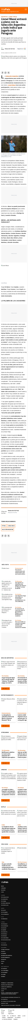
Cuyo (2, 916)
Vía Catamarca (5, 914)
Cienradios (10, 1017)
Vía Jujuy (3, 910)
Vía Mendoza (4, 918)
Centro (3, 895)
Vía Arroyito (4, 899)
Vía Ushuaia (4, 945)
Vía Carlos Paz (5, 897)
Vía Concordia (4, 937)
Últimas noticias (5, 949)
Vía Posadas (4, 923)
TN (7, 1015)
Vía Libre (3, 974)
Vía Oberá (3, 929)
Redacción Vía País (10, 49)
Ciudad (4, 1017)
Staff (2, 990)
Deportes (4, 16)
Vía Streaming (4, 970)
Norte (2, 908)
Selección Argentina (7, 529)
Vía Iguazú (3, 927)
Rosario (3, 890)
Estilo (2, 961)
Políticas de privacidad (7, 984)
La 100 (23, 1015)
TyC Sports (18, 1017)
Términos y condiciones (7, 982)
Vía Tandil (3, 901)
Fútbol (4, 526)
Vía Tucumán (4, 912)
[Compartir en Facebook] (2, 72)
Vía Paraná (4, 935)
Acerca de (4, 988)
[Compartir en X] (8, 72)
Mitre (19, 1015)
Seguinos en (20, 48)
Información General (6, 955)
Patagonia (3, 943)
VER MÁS (4, 688)
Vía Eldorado (4, 925)
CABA (2, 892)
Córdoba (3, 888)
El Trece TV (13, 1015)
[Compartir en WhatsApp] (5, 72)
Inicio (2, 886)
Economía (3, 953)
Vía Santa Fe (4, 931)
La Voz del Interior (7, 1019)
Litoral (3, 921)
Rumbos (3, 976)
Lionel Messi (13, 16)
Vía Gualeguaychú (6, 939)
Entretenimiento (5, 957)
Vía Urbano (4, 968)
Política (3, 951)
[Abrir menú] (26, 9)
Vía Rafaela (4, 933)
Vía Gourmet (4, 972)
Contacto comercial (6, 986)
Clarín (3, 1015)
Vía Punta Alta (4, 905)
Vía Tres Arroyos (5, 903)
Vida (2, 963)
